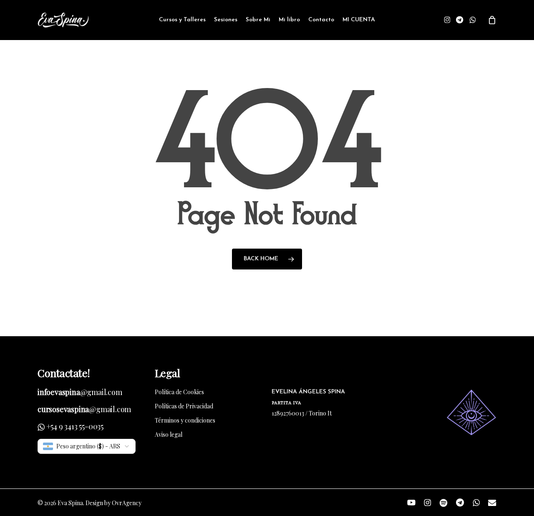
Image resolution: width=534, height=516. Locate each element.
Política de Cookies (179, 392)
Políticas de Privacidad (184, 406)
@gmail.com (80, 392)
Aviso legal (168, 434)
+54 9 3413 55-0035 (74, 426)
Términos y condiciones (185, 420)
